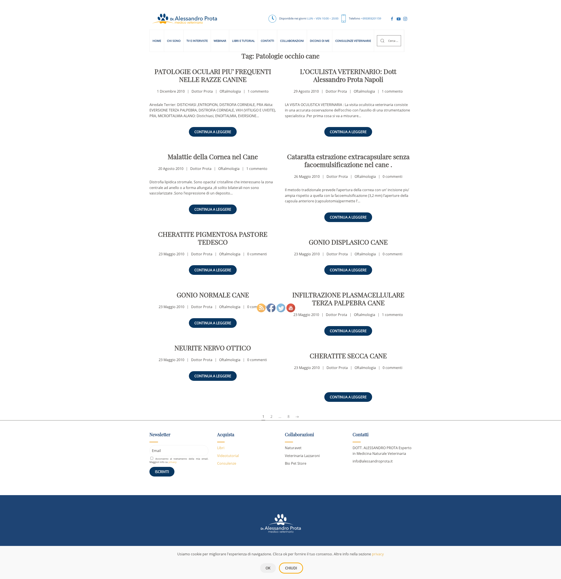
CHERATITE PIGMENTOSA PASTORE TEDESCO (212, 238)
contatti (267, 41)
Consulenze (226, 463)
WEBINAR (220, 41)
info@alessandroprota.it (373, 461)
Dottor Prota (202, 91)
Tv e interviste (197, 41)
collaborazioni (292, 41)
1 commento (258, 91)
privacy (378, 554)
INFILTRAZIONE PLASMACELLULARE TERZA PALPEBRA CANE (348, 298)
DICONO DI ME (319, 41)
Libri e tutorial (243, 41)
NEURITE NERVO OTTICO (212, 347)
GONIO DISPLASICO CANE (348, 242)
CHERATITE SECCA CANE (348, 355)
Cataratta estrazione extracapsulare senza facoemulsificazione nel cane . (348, 160)
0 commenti (392, 176)
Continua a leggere (212, 131)
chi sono (174, 41)
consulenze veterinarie (353, 41)
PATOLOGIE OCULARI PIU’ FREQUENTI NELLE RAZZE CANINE (212, 75)
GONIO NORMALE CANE (213, 294)
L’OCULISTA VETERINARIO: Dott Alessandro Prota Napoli (348, 75)
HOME (157, 41)
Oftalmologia (230, 91)
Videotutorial (228, 455)
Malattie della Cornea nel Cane (213, 156)
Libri (220, 447)
